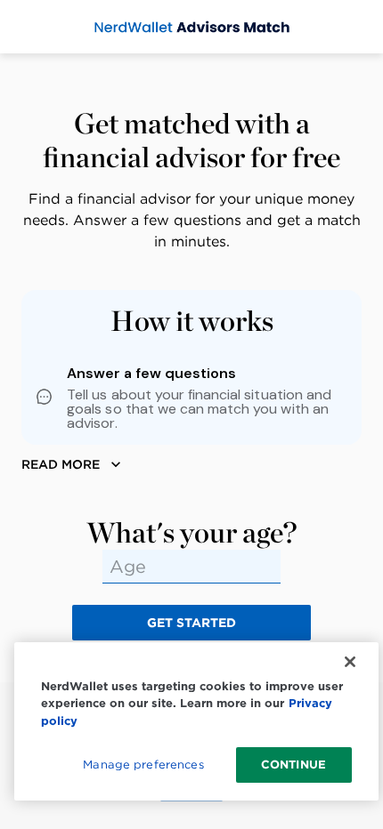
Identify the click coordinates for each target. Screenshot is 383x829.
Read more (60, 464)
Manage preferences (143, 764)
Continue (293, 764)
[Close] (350, 661)
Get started (191, 623)
